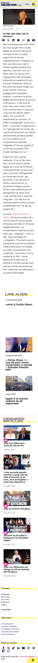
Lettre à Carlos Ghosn (19, 304)
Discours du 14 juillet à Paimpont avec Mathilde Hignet (16, 537)
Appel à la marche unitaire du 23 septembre (17, 401)
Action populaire (8, 634)
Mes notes (5, 597)
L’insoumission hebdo (10, 631)
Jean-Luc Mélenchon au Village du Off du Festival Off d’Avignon (16, 569)
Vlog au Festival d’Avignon (17, 508)
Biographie (5, 594)
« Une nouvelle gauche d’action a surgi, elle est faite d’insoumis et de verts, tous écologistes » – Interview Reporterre (17, 477)
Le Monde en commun (10, 629)
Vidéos (4, 605)
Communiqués (6, 609)
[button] (33, 4)
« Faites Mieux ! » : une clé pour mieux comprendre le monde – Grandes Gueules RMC (19, 364)
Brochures (5, 602)
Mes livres (5, 599)
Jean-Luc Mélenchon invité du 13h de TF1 (14, 444)
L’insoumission (7, 624)
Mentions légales (27, 656)
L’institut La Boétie (9, 626)
